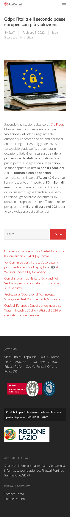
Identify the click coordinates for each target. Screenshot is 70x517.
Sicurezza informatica (18, 37)
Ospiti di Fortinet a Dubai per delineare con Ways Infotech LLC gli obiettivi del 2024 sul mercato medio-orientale (33, 310)
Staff (11, 32)
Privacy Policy (13, 366)
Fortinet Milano (14, 499)
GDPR (26, 475)
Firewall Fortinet (52, 470)
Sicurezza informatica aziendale (25, 465)
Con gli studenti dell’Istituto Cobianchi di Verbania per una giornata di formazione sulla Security (32, 283)
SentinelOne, (13, 475)
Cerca (58, 234)
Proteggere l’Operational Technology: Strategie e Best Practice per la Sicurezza (32, 296)
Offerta (52, 366)
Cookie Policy (35, 366)
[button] (64, 4)
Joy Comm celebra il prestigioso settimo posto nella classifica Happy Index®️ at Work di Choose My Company (31, 267)
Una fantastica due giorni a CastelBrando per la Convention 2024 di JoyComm (35, 253)
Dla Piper (57, 124)
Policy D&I (11, 371)
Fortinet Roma (14, 494)
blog (55, 32)
